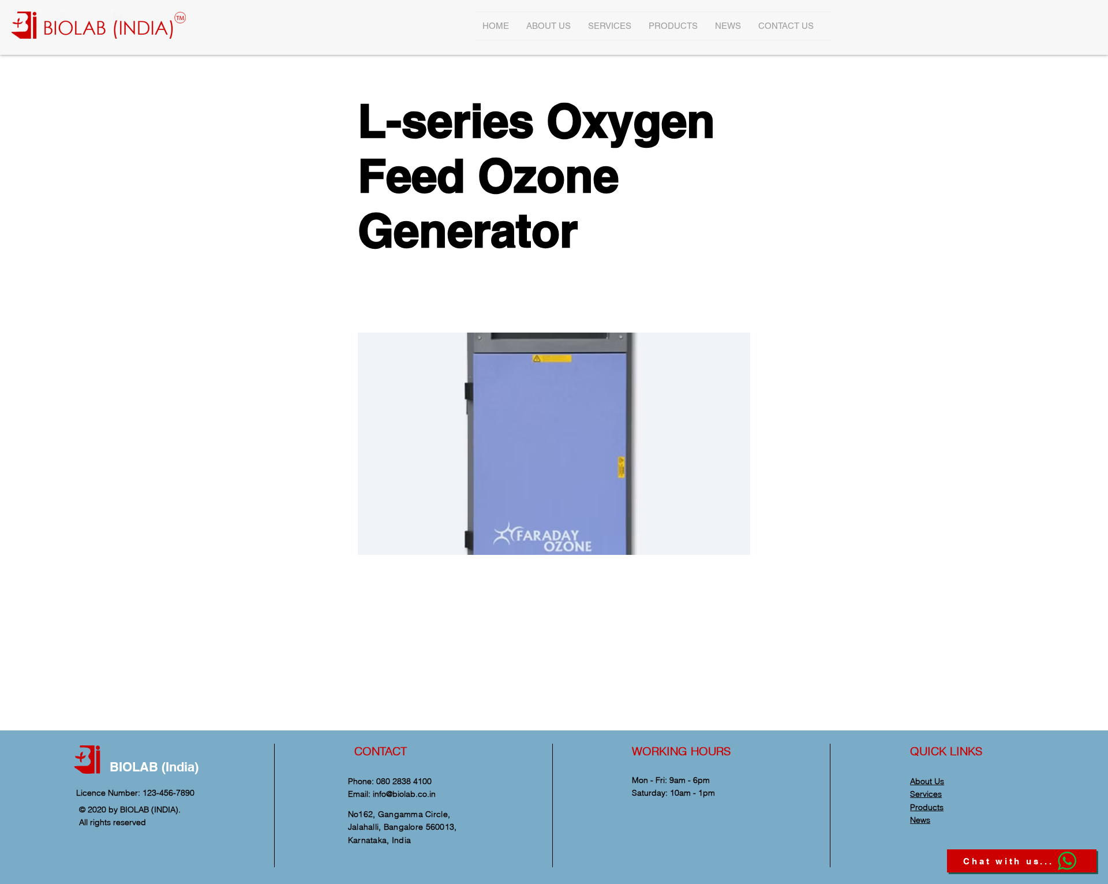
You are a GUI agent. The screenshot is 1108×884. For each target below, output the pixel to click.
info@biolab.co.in (404, 794)
